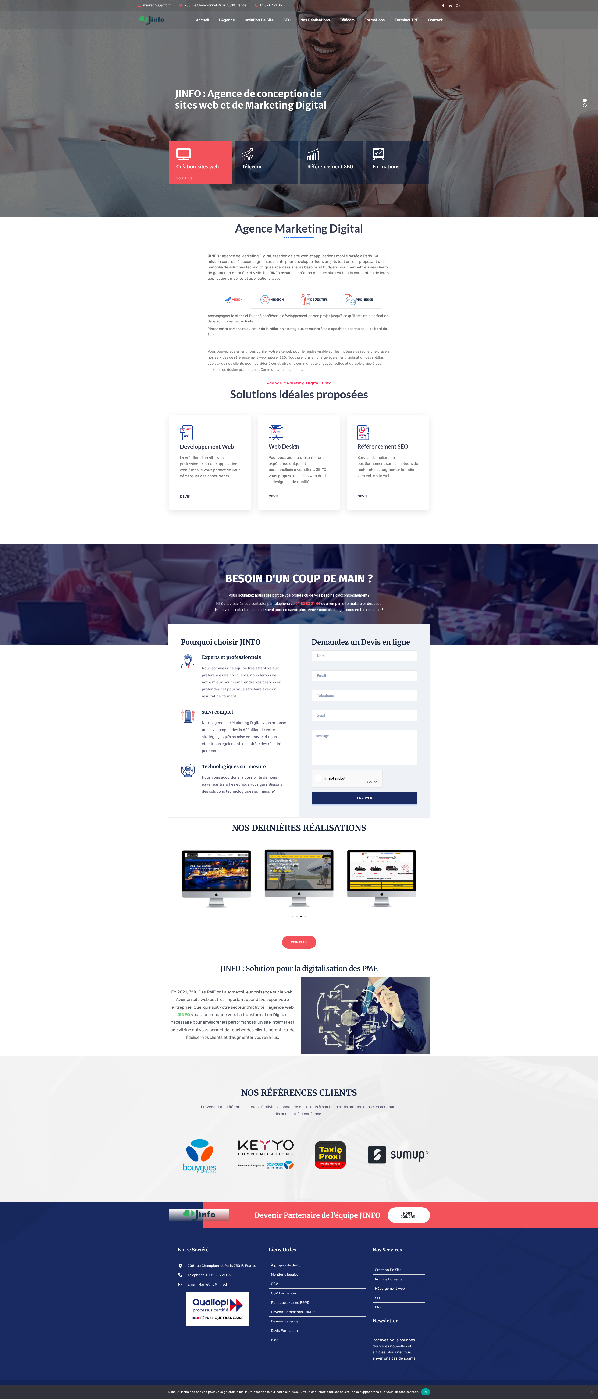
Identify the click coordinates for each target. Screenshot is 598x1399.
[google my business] (458, 5)
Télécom (347, 20)
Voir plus (184, 178)
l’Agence (227, 20)
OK (426, 1392)
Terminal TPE (406, 20)
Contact (435, 20)
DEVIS (185, 496)
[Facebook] (443, 5)
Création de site (259, 20)
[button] (292, 916)
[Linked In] (450, 5)
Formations (374, 20)
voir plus (250, 178)
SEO (287, 20)
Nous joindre (408, 1215)
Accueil (202, 20)
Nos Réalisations (315, 20)
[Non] (592, 1392)
